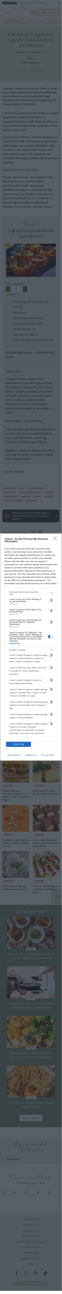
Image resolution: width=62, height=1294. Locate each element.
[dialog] (31, 647)
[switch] (50, 600)
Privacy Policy (47, 755)
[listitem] (31, 593)
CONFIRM (18, 744)
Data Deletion (14, 755)
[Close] (56, 539)
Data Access (31, 755)
